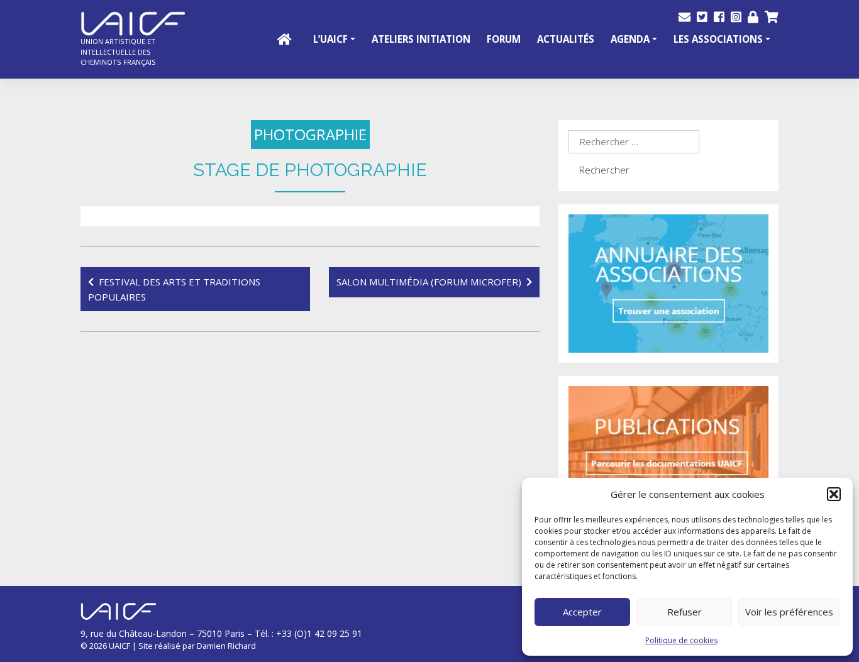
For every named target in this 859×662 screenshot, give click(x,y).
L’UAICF (330, 39)
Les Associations (718, 39)
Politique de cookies (681, 640)
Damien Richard (226, 645)
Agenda (630, 39)
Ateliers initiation (421, 39)
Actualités (565, 39)
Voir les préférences (789, 611)
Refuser (684, 611)
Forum (504, 39)
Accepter (582, 611)
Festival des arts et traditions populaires (174, 289)
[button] (834, 494)
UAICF (119, 645)
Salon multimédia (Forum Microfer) (428, 281)
